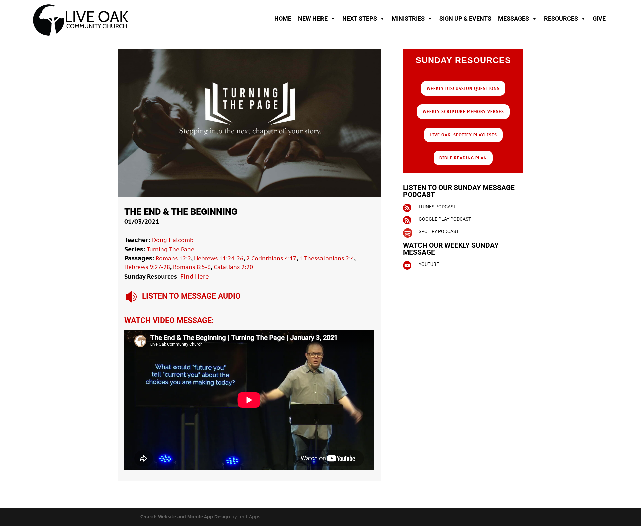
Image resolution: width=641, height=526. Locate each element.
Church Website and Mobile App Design (185, 517)
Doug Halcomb (173, 240)
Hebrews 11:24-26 (218, 258)
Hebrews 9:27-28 (147, 267)
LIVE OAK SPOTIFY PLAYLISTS (463, 134)
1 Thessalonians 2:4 (326, 258)
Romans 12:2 (173, 258)
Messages (513, 18)
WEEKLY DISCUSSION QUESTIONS (463, 88)
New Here (313, 18)
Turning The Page (170, 249)
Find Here (194, 276)
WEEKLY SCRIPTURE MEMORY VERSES (463, 111)
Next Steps (359, 18)
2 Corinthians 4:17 (271, 258)
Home (282, 18)
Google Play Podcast (445, 219)
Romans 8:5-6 (192, 267)
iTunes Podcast (437, 206)
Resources (561, 18)
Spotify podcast (439, 231)
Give (599, 18)
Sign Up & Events (465, 18)
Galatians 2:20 (233, 267)
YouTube (429, 264)
